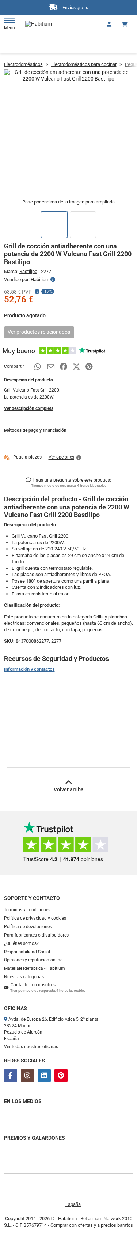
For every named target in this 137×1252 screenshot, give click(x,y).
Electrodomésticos (23, 64)
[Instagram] (27, 1075)
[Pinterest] (61, 1075)
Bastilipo (28, 271)
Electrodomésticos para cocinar (84, 64)
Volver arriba (69, 789)
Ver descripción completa (28, 408)
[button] (65, 457)
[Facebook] (10, 1075)
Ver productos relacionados (39, 332)
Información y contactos (29, 669)
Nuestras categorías (24, 976)
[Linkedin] (44, 1075)
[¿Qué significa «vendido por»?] (52, 279)
